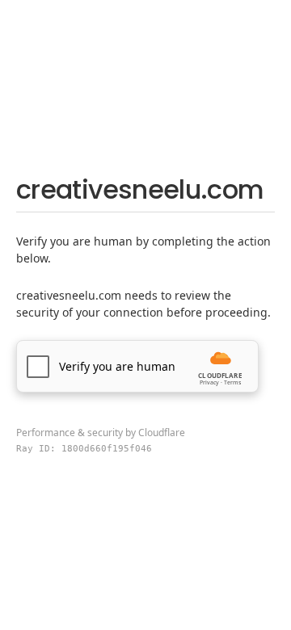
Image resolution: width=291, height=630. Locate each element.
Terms (232, 382)
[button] (137, 366)
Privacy (209, 382)
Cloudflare (161, 432)
